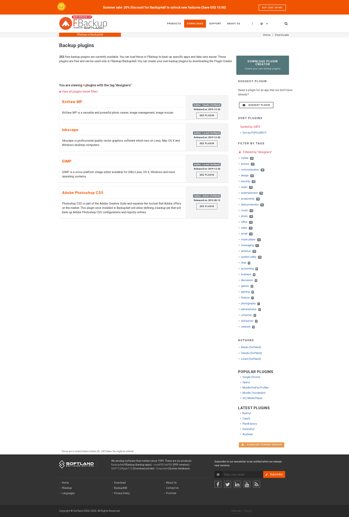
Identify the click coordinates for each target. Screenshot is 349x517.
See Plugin (207, 115)
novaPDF (159, 464)
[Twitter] (227, 484)
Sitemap (236, 510)
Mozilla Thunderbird (253, 392)
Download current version (263, 445)
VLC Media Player (252, 398)
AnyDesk (247, 434)
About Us (171, 482)
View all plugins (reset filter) (79, 91)
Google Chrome (251, 377)
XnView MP (72, 102)
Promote (171, 493)
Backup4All (120, 487)
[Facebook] (217, 484)
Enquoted (162, 468)
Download (120, 482)
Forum (248, 510)
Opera (246, 382)
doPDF (168, 464)
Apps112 (127, 468)
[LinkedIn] (237, 484)
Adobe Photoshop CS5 (82, 193)
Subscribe (275, 474)
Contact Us (172, 487)
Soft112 (116, 468)
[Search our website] (286, 23)
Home (65, 482)
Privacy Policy (122, 493)
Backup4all (117, 464)
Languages (68, 493)
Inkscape (70, 130)
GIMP (67, 161)
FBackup (67, 487)
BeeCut (246, 413)
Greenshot (248, 429)
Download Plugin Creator (263, 65)
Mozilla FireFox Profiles (255, 387)
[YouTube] (246, 484)
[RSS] (256, 484)
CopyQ (246, 418)
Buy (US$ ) (272, 7)
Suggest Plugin (258, 105)
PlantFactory (249, 423)
